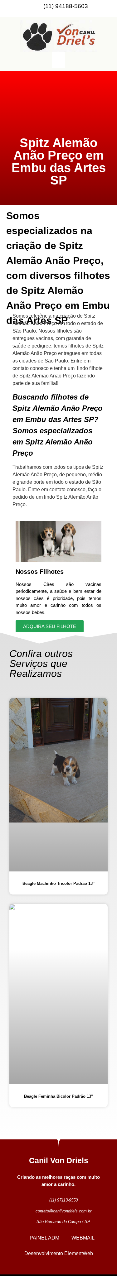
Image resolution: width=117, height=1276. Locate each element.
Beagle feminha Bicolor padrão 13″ (58, 1096)
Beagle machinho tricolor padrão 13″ (58, 883)
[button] (58, 60)
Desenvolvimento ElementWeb (58, 1253)
